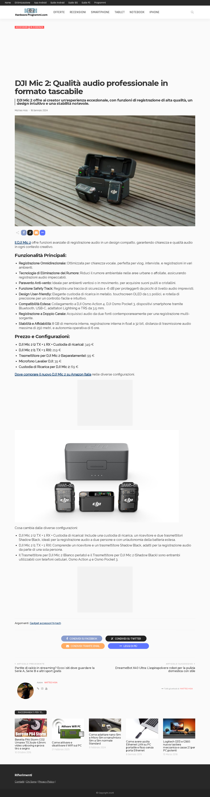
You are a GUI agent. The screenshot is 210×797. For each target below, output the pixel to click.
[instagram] (42, 689)
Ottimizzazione (22, 2)
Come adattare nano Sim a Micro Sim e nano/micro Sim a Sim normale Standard (105, 739)
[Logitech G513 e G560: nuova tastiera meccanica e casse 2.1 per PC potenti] (179, 729)
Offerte (59, 12)
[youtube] (46, 689)
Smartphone (100, 12)
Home (8, 2)
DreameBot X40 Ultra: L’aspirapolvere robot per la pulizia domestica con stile (155, 669)
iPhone (154, 12)
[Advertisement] (105, 54)
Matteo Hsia (21, 110)
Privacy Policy (46, 781)
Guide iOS (73, 2)
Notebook (137, 12)
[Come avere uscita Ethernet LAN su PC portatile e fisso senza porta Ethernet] (142, 729)
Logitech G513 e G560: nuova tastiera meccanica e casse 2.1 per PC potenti (179, 746)
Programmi (100, 2)
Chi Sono (31, 781)
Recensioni (78, 12)
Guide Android (57, 2)
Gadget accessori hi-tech (45, 623)
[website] (38, 689)
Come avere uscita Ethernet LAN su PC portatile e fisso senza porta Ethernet (140, 746)
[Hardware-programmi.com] (31, 12)
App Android (40, 2)
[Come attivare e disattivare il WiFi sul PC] (68, 729)
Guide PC (86, 2)
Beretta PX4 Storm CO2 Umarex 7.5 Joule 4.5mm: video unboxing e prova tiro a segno (30, 744)
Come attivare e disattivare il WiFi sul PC (67, 744)
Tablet (120, 12)
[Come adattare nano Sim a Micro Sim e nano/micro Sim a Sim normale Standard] (105, 725)
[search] (192, 12)
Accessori (22, 27)
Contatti (19, 781)
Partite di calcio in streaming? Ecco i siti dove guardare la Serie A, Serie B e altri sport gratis (54, 669)
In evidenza (36, 27)
